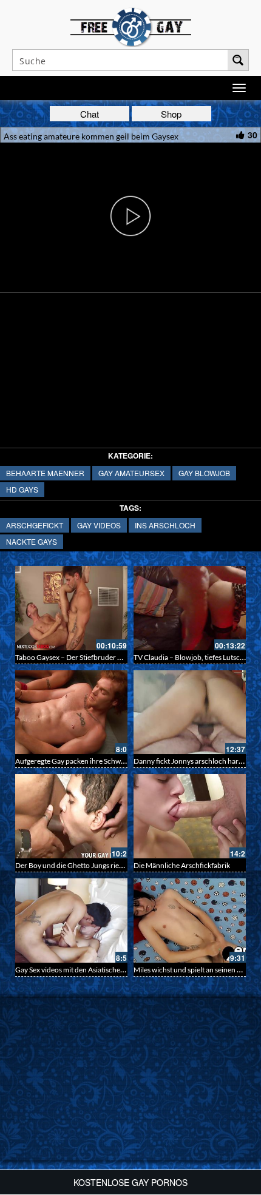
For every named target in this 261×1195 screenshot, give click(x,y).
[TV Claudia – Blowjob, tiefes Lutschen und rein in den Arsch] (190, 608)
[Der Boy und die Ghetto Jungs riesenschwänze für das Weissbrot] (71, 816)
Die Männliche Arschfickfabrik (182, 865)
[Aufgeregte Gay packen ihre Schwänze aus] (71, 712)
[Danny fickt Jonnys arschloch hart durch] (190, 712)
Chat (89, 113)
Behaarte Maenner (45, 473)
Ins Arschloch (165, 525)
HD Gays (22, 489)
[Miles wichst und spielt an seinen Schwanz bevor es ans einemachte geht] (190, 920)
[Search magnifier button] (238, 60)
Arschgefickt (34, 525)
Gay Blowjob (204, 473)
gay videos (99, 525)
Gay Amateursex (131, 473)
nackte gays (31, 541)
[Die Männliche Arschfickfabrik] (190, 816)
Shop (171, 113)
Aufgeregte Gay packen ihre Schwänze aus (81, 761)
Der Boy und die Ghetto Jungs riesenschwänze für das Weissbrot (117, 865)
